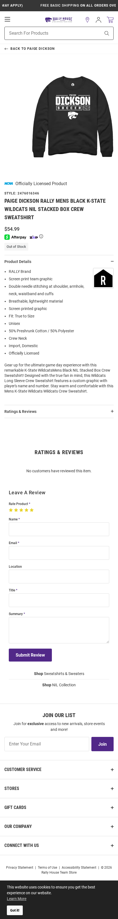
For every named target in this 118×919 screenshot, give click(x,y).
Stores (11, 788)
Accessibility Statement (79, 867)
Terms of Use (47, 867)
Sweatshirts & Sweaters (59, 673)
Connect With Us (21, 845)
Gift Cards (15, 807)
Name (13, 519)
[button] (87, 20)
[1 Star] (11, 510)
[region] (59, 333)
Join (102, 744)
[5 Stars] (32, 510)
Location (15, 567)
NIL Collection (59, 685)
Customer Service (22, 769)
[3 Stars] (21, 510)
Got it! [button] (14, 910)
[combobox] (46, 33)
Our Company (18, 826)
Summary (16, 614)
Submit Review (30, 655)
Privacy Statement (19, 867)
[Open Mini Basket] (110, 20)
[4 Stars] (27, 510)
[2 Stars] (16, 510)
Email (13, 543)
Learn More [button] (16, 898)
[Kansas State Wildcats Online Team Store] (58, 20)
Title (12, 590)
